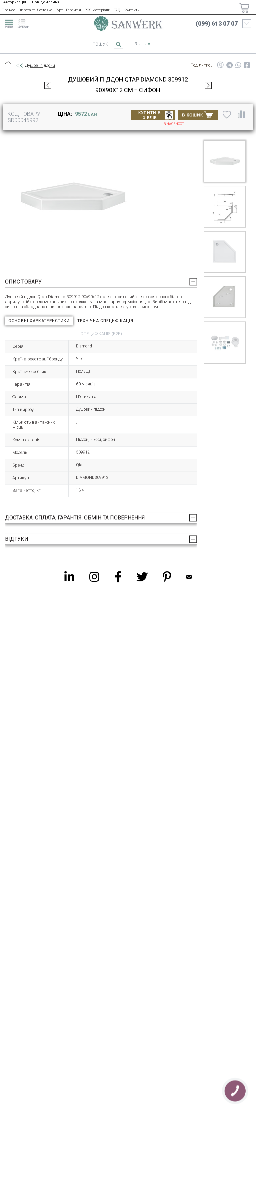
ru (137, 43)
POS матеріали (97, 10)
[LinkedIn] (69, 576)
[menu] (8, 23)
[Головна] (8, 65)
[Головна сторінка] (128, 23)
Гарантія (73, 10)
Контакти (132, 10)
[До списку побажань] (227, 114)
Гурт (59, 10)
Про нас (8, 10)
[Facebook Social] (117, 576)
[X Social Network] (142, 576)
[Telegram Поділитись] (229, 65)
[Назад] (19, 65)
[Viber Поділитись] (220, 65)
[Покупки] (244, 8)
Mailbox (189, 576)
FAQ (117, 10)
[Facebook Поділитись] (247, 65)
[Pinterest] (167, 576)
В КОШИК (192, 115)
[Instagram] (94, 576)
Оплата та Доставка (35, 10)
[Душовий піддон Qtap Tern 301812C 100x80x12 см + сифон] (47, 85)
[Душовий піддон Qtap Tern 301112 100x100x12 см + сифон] (208, 85)
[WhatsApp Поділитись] (238, 65)
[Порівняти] (241, 114)
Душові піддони (40, 65)
